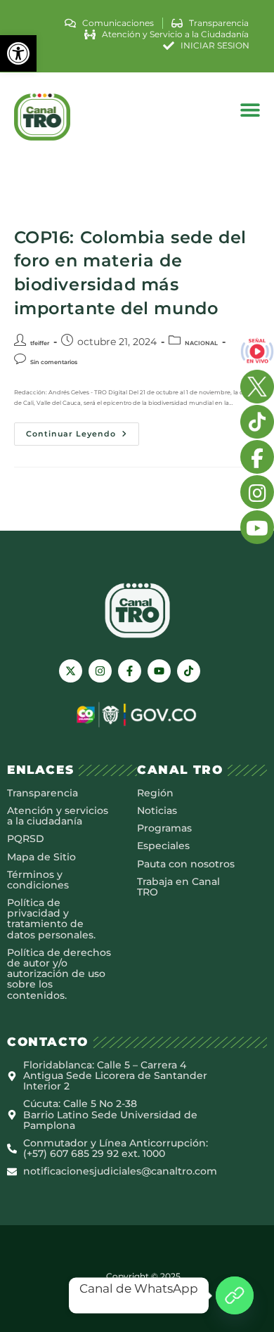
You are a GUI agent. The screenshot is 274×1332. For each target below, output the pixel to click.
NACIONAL (201, 343)
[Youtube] (159, 671)
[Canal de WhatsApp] (235, 1295)
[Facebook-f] (129, 671)
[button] (18, 53)
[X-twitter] (70, 671)
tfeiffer (39, 343)
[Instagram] (100, 671)
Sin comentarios (53, 362)
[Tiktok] (188, 671)
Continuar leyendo (82, 430)
